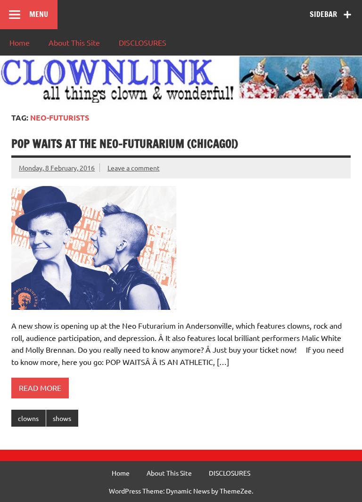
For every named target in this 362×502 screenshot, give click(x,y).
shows (62, 418)
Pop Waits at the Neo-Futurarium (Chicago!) (124, 144)
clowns (28, 418)
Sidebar (323, 14)
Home (19, 42)
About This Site (74, 42)
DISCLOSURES (142, 42)
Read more (40, 387)
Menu (38, 14)
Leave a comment (133, 167)
